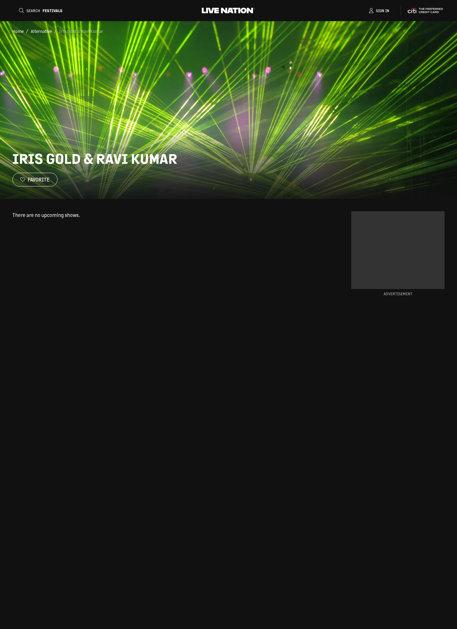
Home (18, 31)
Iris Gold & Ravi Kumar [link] (81, 31)
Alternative (41, 31)
